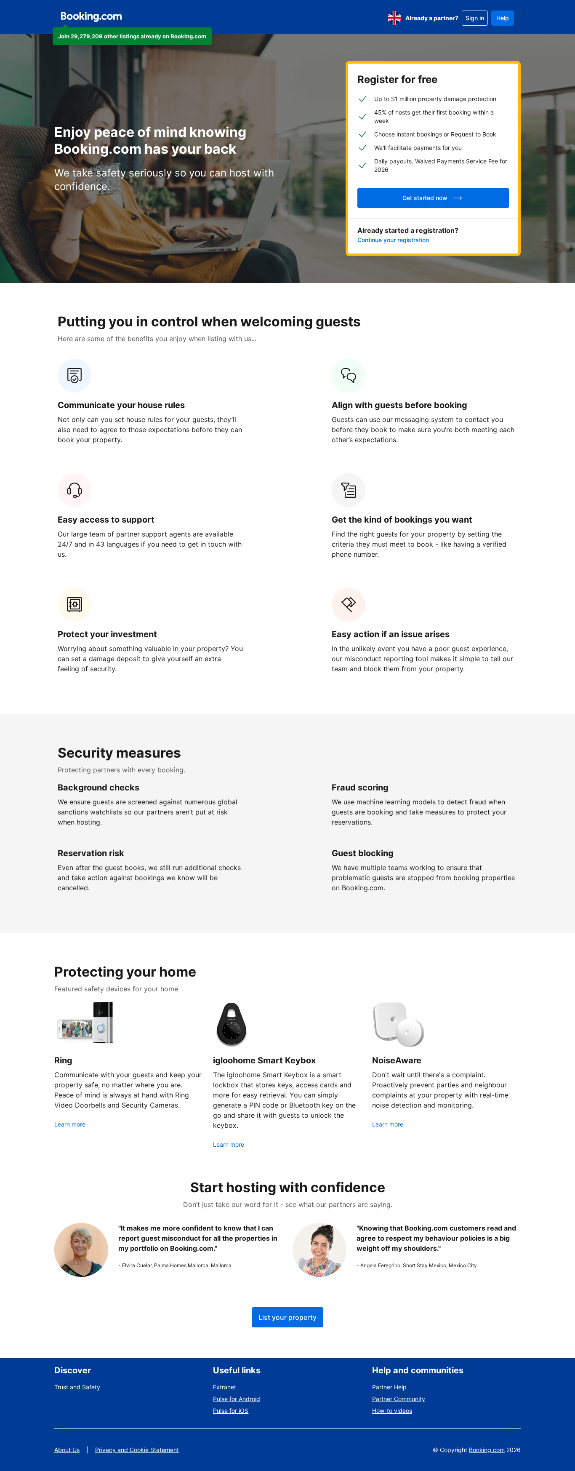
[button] (132, 36)
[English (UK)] (394, 18)
